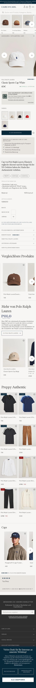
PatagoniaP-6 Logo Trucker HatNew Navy (13, 563)
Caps (22, 36)
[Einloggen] (24, 7)
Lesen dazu (31, 102)
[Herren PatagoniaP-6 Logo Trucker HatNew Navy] (15, 546)
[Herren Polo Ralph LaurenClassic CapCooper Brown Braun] (5, 21)
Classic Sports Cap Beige (11, 371)
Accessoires (5, 36)
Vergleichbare (18, 256)
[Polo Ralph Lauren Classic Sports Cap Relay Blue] (5, 125)
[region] (18, 583)
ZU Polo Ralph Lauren (10, 333)
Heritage (15, 176)
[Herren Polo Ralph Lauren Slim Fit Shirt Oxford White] (9, 467)
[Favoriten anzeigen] (27, 7)
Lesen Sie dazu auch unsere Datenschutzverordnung (18, 617)
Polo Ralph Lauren (8, 79)
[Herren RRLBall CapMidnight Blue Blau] (28, 21)
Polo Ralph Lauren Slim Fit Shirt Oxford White (8, 481)
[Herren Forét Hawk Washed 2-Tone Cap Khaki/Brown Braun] (17, 21)
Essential (24, 176)
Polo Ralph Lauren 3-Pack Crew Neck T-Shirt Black (9, 417)
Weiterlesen (18, 665)
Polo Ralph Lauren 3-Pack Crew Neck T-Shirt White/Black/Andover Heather (9, 449)
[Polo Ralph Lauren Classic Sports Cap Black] (20, 115)
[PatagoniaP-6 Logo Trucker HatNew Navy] (15, 561)
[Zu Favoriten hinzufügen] (23, 265)
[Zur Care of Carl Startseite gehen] (9, 7)
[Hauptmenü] (33, 7)
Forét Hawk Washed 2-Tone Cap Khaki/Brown (16, 30)
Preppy (6, 176)
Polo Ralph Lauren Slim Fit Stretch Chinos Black (8, 513)
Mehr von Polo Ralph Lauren (16, 309)
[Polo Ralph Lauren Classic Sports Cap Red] (27, 115)
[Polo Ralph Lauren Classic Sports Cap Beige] (12, 115)
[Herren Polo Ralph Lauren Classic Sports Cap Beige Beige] (14, 353)
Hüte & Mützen (15, 36)
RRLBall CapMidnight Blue (28, 30)
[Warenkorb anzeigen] (30, 7)
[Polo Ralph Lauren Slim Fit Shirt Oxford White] (9, 479)
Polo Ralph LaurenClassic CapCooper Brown (5, 30)
